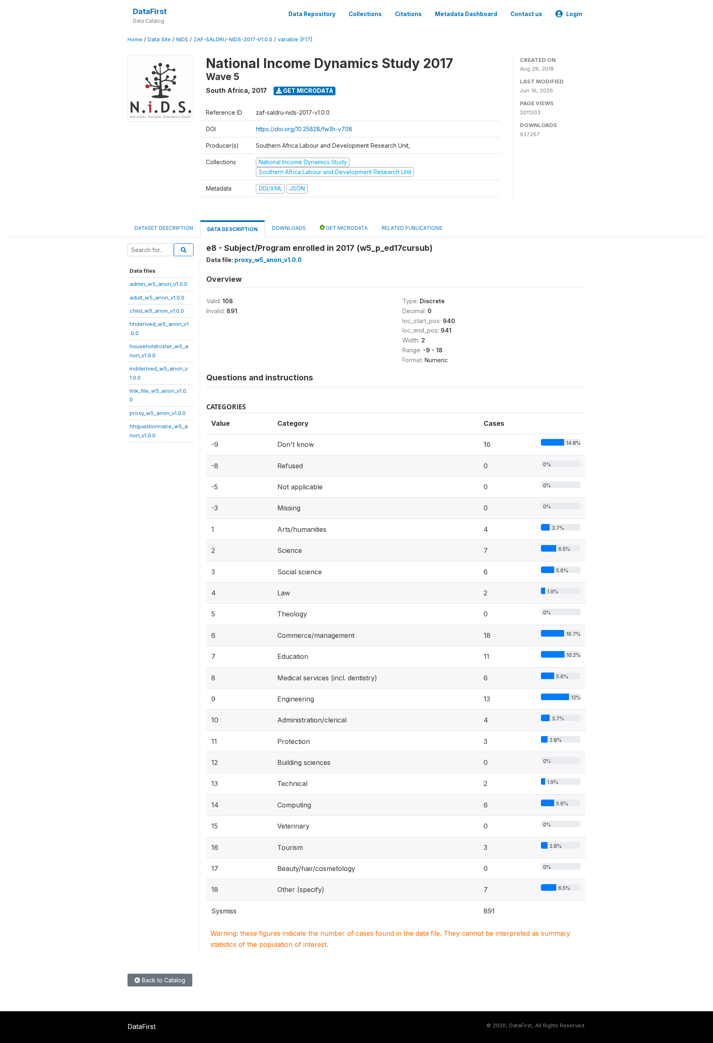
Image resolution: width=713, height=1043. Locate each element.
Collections (365, 14)
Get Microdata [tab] (346, 228)
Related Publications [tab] (412, 228)
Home (134, 39)
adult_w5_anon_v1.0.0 (157, 297)
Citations (408, 14)
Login (574, 14)
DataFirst (150, 11)
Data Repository (311, 14)
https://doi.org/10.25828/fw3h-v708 (304, 128)
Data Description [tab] (232, 229)
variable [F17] (295, 39)
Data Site (159, 39)
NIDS (182, 39)
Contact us (526, 14)
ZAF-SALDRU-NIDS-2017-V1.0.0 (233, 39)
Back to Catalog (162, 980)
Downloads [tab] (289, 228)
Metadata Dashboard (466, 14)
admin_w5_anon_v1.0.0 (158, 284)
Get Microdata (307, 90)
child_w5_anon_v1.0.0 (157, 310)
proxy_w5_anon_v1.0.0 (158, 413)
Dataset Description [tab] (164, 228)
